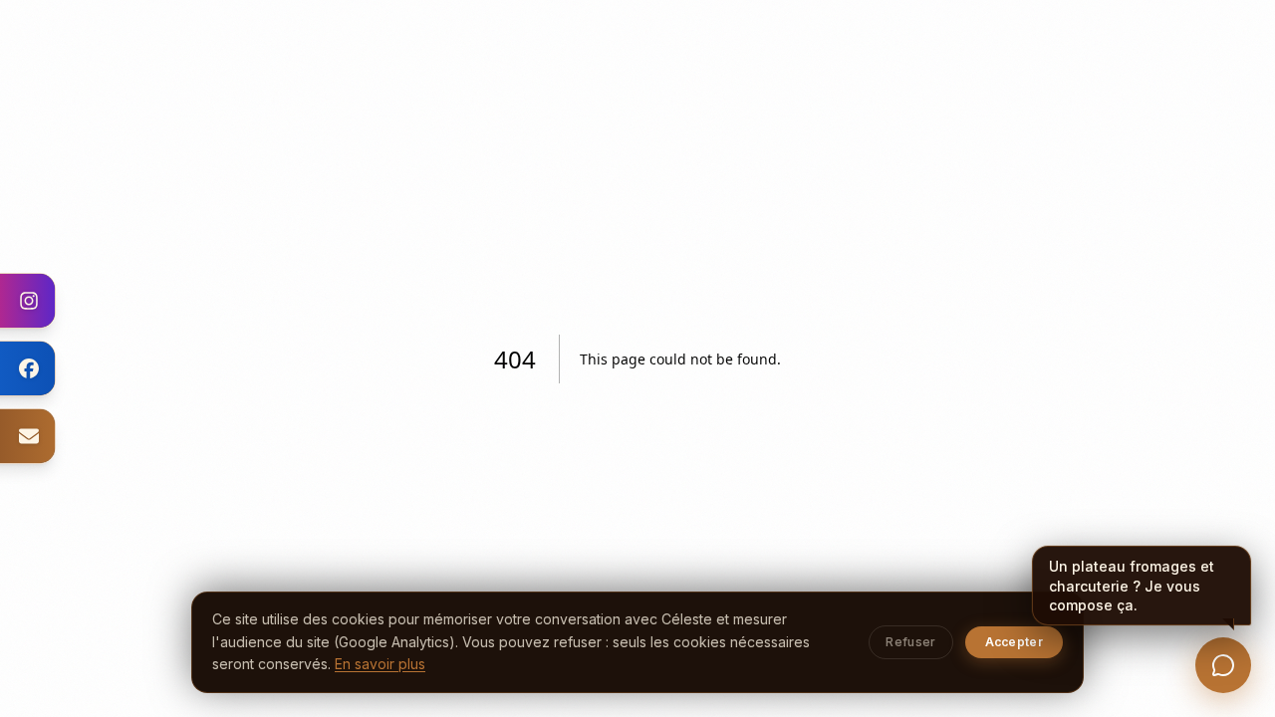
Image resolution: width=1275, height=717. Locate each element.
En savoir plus (380, 663)
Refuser (910, 641)
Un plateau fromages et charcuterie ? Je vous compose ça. (1131, 585)
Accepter (1014, 641)
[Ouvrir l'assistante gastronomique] (1223, 665)
